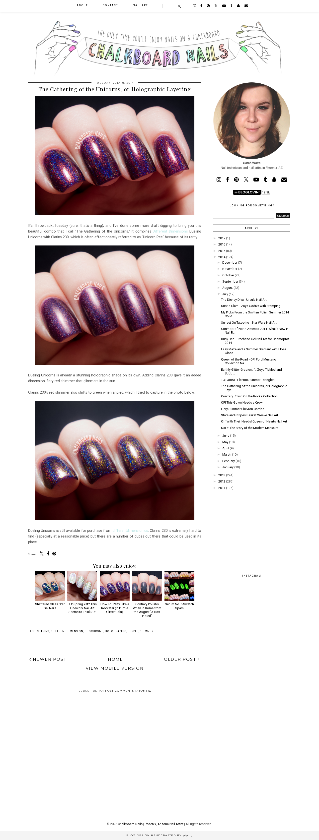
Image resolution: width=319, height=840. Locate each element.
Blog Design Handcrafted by (159, 835)
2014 (221, 257)
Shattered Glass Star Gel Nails (50, 606)
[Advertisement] (252, 528)
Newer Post (49, 659)
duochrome (94, 631)
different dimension (67, 631)
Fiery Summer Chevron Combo (242, 409)
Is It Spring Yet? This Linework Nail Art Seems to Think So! (82, 608)
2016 (221, 244)
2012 (221, 481)
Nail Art (140, 5)
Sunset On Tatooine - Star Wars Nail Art (249, 322)
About (82, 5)
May (225, 442)
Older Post (181, 659)
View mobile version (115, 668)
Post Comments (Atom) (127, 690)
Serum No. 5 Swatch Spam (179, 606)
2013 (221, 475)
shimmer (146, 631)
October (228, 275)
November (229, 269)
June (225, 435)
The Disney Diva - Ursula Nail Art (244, 299)
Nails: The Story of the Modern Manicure (249, 428)
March (226, 454)
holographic (115, 631)
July (225, 294)
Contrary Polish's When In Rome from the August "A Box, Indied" (147, 609)
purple (133, 631)
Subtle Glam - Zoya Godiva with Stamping (251, 306)
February (228, 461)
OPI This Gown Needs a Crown (242, 402)
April (225, 448)
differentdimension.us (130, 531)
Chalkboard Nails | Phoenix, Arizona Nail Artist (150, 824)
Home (115, 659)
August (227, 288)
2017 (221, 238)
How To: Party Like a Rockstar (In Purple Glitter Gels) (114, 608)
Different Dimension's (170, 231)
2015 (221, 251)
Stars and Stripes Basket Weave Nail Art (249, 415)
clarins (43, 631)
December (229, 262)
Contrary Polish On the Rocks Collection (249, 396)
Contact (110, 5)
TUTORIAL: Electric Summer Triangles (247, 380)
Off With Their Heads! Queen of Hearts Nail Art (254, 421)
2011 (221, 488)
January (228, 467)
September (230, 281)
